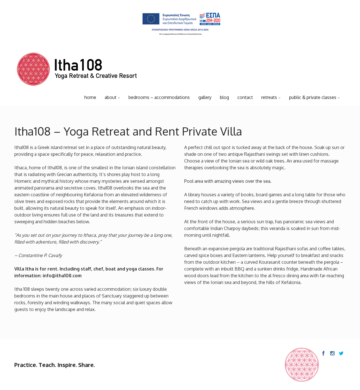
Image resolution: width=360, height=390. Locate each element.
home (90, 97)
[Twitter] (341, 353)
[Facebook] (323, 353)
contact (245, 97)
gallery (205, 97)
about (110, 97)
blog (224, 97)
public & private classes (312, 97)
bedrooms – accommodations (159, 97)
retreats (269, 97)
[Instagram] (332, 353)
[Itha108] (77, 70)
